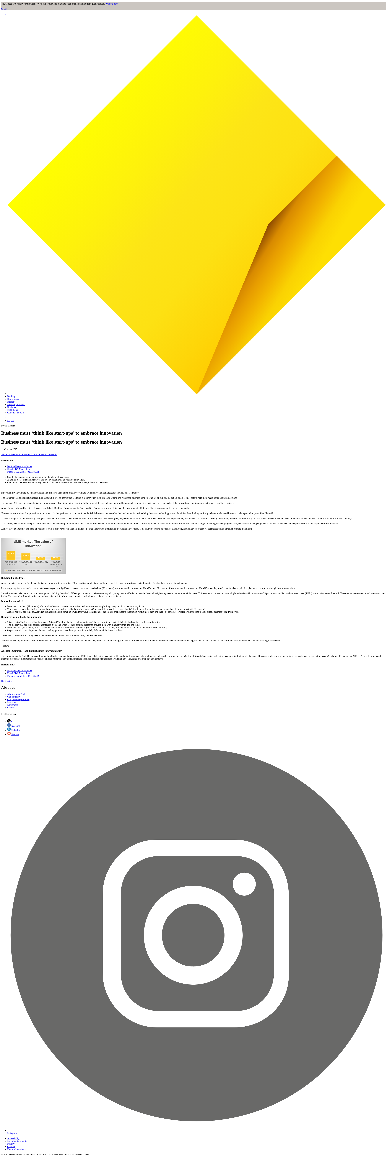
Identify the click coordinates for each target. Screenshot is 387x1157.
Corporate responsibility (18, 699)
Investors (11, 702)
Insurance (11, 401)
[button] (196, 14)
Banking (11, 396)
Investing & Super (16, 404)
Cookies (11, 1146)
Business (11, 407)
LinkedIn (15, 730)
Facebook (15, 726)
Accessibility (13, 1138)
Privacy (11, 1143)
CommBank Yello (15, 412)
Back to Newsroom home (19, 466)
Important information (17, 1141)
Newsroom (12, 705)
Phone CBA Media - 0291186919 (23, 472)
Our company (13, 696)
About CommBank (16, 694)
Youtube (15, 734)
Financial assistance (16, 1149)
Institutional (12, 410)
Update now (112, 3)
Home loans (13, 399)
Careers (11, 707)
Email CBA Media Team (19, 469)
